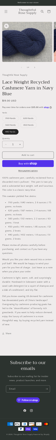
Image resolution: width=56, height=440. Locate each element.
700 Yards (12, 119)
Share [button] (8, 333)
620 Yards (30, 119)
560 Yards (12, 126)
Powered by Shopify (41, 434)
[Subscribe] (46, 388)
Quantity (6, 138)
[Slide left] (21, 67)
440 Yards (10, 132)
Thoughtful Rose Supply (23, 434)
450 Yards (30, 126)
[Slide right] (34, 67)
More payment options (28, 171)
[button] (6, 11)
